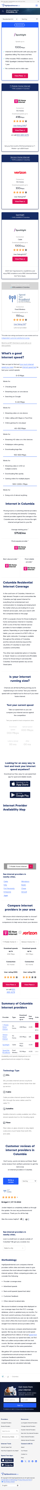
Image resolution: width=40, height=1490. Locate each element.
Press (22, 1457)
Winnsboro (25, 881)
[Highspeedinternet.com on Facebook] (22, 1461)
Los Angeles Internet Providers (29, 1423)
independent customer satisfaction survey (15, 338)
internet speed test (29, 367)
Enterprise (7, 892)
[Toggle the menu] (36, 5)
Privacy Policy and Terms (25, 1479)
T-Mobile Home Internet (20, 86)
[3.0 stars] (20, 121)
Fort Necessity (9, 888)
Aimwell (24, 892)
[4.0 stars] (23, 121)
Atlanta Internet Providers (28, 1440)
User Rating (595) (19, 126)
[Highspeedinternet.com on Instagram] (29, 1461)
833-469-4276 (23, 135)
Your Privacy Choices (9, 1481)
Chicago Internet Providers (28, 1426)
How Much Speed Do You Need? (10, 1450)
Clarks (6, 881)
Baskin (23, 885)
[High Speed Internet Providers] (11, 5)
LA (8, 1376)
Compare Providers (6, 1423)
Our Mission (24, 1450)
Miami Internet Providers (27, 1436)
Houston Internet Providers (28, 1430)
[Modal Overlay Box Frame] (20, 1397)
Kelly (5, 885)
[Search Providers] (17, 1431)
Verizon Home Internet (20, 157)
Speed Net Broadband (20, 285)
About (22, 1447)
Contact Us (24, 1454)
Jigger (6, 895)
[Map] (20, 840)
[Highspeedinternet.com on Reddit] (32, 1461)
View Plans (17, 76)
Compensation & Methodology (9, 1479)
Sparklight (20, 215)
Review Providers (5, 1426)
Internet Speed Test (6, 1447)
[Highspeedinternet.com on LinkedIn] (36, 1461)
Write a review (11, 1181)
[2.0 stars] (17, 121)
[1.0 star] (14, 121)
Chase (23, 888)
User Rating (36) (20, 324)
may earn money (7, 1)
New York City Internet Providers (29, 1433)
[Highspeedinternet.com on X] (26, 1461)
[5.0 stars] (26, 121)
